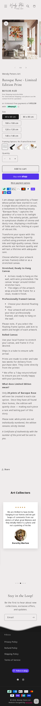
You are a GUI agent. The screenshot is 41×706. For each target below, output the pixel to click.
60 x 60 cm (10, 116)
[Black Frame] (12, 147)
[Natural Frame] (19, 147)
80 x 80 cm (28, 116)
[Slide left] (15, 67)
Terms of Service (12, 660)
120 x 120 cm (11, 129)
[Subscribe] (33, 617)
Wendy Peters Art (24, 700)
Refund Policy (10, 648)
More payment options (20, 183)
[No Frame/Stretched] (5, 147)
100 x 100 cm (11, 123)
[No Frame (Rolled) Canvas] (33, 147)
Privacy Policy (10, 642)
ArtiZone (29, 702)
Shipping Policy (11, 654)
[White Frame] (26, 147)
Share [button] (7, 469)
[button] (6, 6)
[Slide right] (26, 67)
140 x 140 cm (11, 135)
